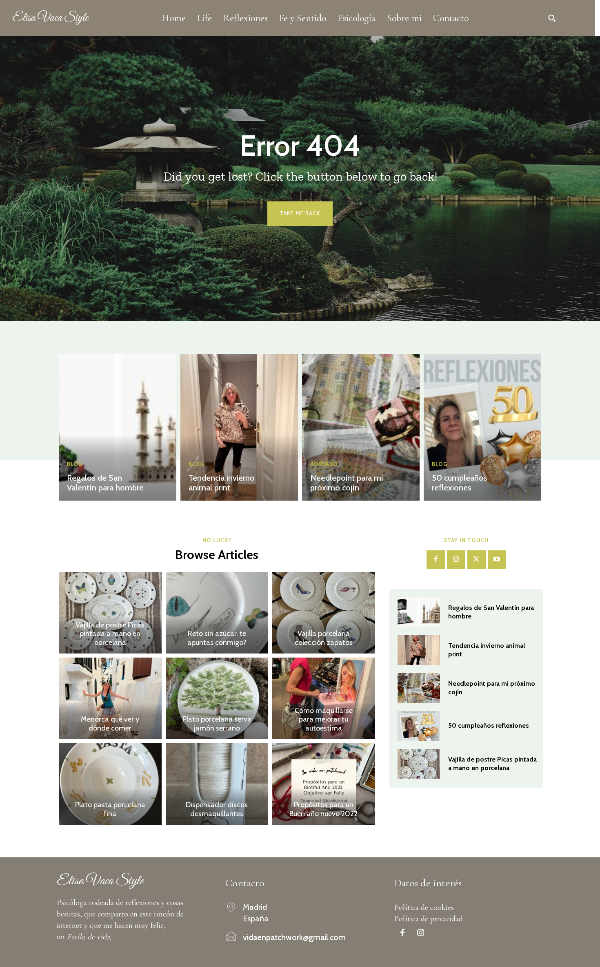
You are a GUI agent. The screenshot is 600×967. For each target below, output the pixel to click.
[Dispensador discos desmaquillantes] (217, 784)
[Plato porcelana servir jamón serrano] (217, 698)
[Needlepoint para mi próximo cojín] (361, 427)
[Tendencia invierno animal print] (239, 427)
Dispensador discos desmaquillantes (217, 809)
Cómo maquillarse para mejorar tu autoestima (324, 719)
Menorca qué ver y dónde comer (110, 724)
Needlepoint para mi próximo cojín (346, 482)
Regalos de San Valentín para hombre (105, 482)
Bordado (324, 464)
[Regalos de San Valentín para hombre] (117, 427)
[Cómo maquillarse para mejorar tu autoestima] (323, 698)
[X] (476, 559)
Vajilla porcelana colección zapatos (324, 638)
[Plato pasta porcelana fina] (110, 784)
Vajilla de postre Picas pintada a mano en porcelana (110, 633)
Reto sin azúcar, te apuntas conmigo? (217, 638)
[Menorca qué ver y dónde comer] (110, 698)
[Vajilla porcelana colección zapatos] (323, 612)
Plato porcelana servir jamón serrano (216, 724)
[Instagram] (456, 559)
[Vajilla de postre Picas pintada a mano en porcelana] (110, 612)
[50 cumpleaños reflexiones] (482, 427)
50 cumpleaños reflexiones (459, 482)
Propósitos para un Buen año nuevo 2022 (323, 809)
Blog (74, 464)
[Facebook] (436, 559)
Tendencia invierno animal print (222, 482)
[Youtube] (497, 559)
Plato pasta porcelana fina (110, 809)
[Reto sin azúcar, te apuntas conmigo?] (217, 612)
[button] (552, 18)
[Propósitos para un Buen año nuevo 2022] (323, 784)
